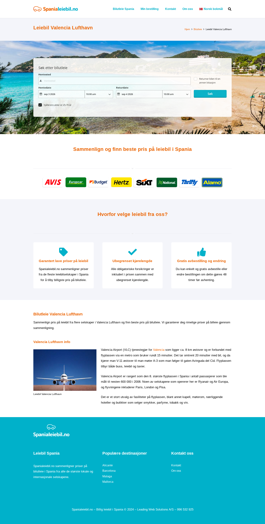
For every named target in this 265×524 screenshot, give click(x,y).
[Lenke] (55, 9)
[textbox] (114, 81)
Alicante (107, 465)
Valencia (158, 349)
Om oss (176, 470)
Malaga (107, 476)
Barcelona (109, 470)
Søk (210, 94)
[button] (225, 9)
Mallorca (107, 481)
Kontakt (176, 465)
